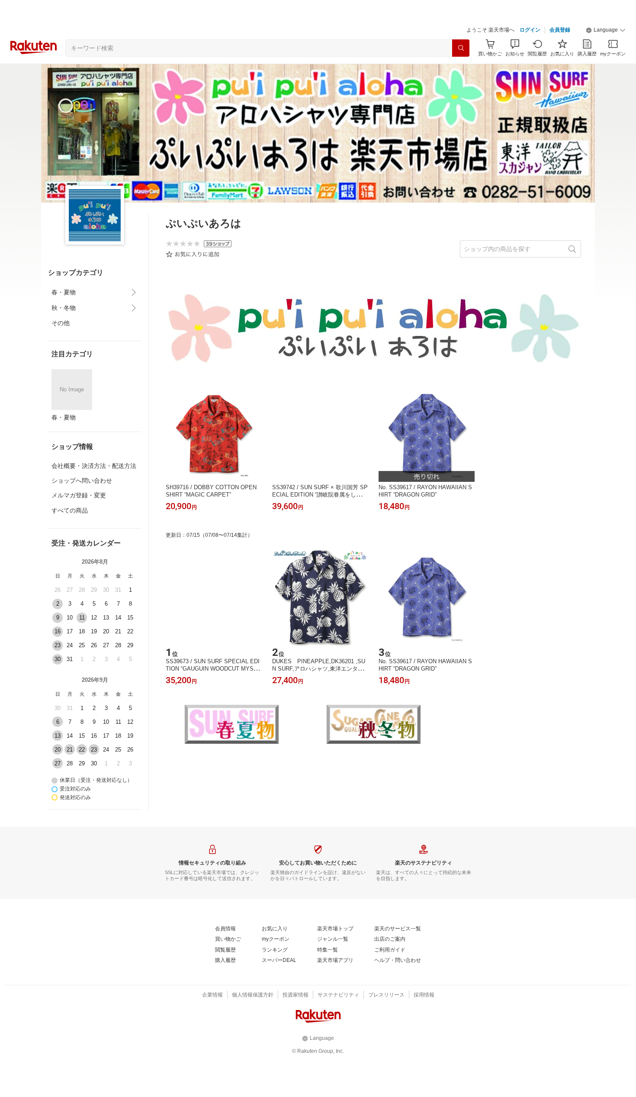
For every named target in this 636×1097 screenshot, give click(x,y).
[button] (606, 30)
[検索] (460, 48)
